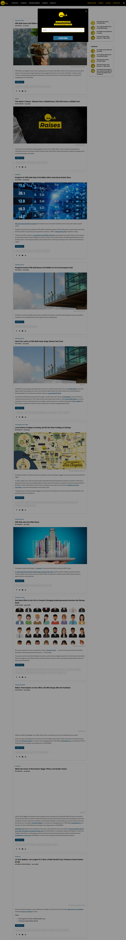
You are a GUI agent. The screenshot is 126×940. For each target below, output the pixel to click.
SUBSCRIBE (63, 38)
